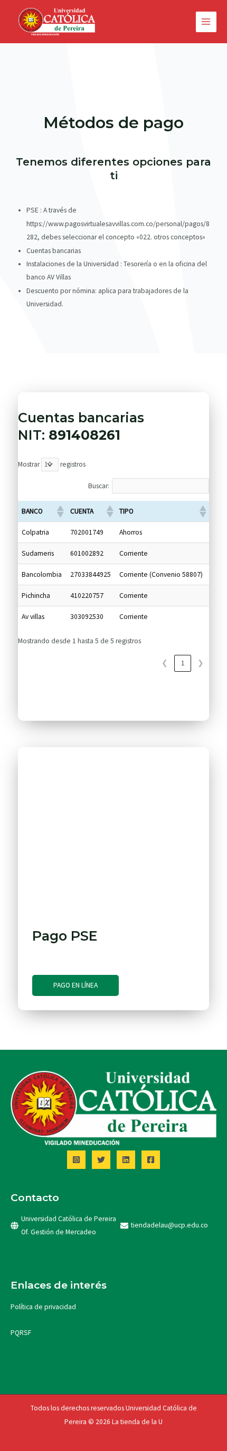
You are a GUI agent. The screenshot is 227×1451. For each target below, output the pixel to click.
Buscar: (98, 485)
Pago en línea (75, 985)
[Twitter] (101, 1159)
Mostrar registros (52, 464)
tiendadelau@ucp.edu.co (169, 1225)
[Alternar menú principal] (206, 22)
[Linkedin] (126, 1159)
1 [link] (183, 663)
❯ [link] (200, 663)
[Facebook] (150, 1159)
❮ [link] (165, 663)
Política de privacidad (43, 1306)
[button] (59, 511)
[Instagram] (76, 1159)
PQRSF (21, 1332)
